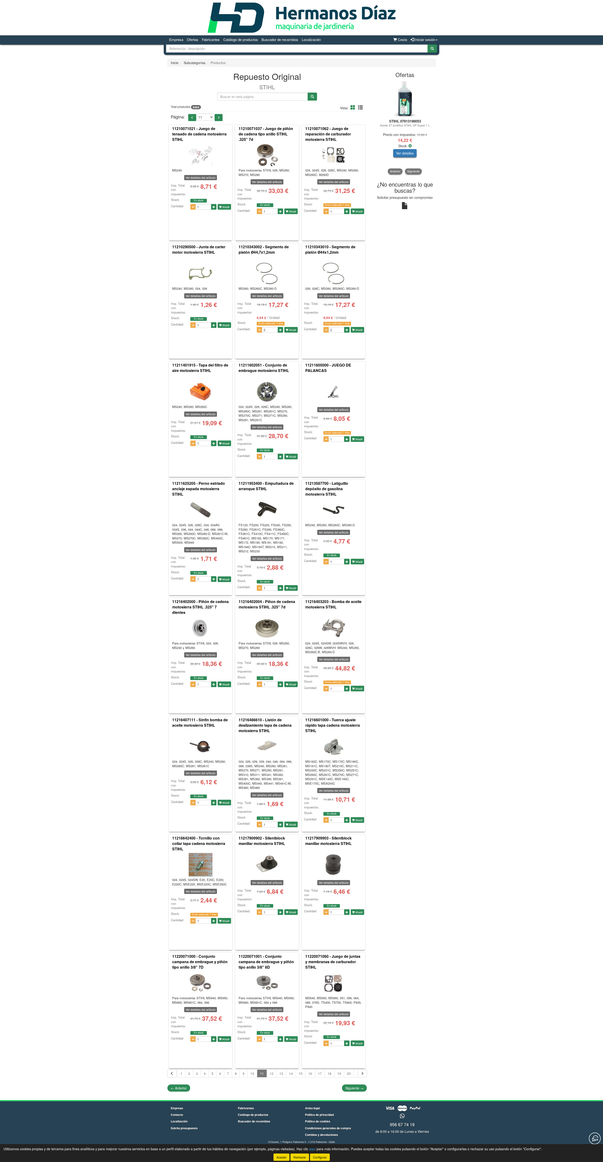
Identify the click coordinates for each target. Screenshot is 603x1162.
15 (300, 1073)
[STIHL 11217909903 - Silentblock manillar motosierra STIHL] (333, 865)
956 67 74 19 (402, 1124)
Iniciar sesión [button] (424, 39)
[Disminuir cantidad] (193, 207)
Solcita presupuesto (184, 1128)
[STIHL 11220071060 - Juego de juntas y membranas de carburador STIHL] (333, 983)
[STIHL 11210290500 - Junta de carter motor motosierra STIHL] (200, 273)
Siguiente (354, 1088)
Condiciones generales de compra (328, 1128)
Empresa (176, 39)
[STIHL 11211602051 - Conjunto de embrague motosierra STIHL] (267, 392)
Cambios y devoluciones (321, 1135)
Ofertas (192, 39)
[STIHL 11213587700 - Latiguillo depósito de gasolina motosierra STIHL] (333, 510)
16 (310, 1073)
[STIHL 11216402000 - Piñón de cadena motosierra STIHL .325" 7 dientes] (200, 628)
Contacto (177, 1115)
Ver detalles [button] (405, 153)
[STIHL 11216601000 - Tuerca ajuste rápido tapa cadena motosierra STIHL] (333, 746)
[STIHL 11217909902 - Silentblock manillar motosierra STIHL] (267, 865)
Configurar (320, 1157)
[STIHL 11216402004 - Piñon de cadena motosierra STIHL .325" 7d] (267, 628)
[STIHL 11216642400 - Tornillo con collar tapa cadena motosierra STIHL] (200, 865)
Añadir (226, 207)
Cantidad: (177, 206)
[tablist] (405, 127)
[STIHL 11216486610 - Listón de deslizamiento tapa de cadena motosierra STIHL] (267, 746)
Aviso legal (312, 1108)
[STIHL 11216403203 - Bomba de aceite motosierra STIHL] (333, 628)
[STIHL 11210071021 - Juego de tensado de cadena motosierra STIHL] (200, 155)
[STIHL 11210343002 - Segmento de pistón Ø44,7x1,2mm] (267, 273)
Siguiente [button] (413, 171)
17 (320, 1073)
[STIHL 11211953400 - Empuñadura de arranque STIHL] (267, 510)
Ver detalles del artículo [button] (201, 177)
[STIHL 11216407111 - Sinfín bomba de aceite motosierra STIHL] (200, 746)
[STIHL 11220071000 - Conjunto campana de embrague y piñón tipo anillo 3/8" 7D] (200, 983)
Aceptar (281, 1157)
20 (349, 1073)
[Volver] (172, 1073)
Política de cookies (317, 1121)
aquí (312, 1148)
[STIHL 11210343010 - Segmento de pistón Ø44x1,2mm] (333, 273)
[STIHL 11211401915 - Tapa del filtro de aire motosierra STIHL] (200, 392)
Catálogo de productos (240, 39)
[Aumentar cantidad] (213, 207)
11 (262, 1073)
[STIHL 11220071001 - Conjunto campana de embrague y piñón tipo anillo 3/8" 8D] (267, 983)
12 (271, 1073)
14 (291, 1073)
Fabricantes (211, 39)
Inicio (175, 62)
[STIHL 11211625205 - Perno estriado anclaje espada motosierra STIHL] (200, 510)
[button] (353, 107)
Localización (311, 39)
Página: (178, 117)
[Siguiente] (362, 1073)
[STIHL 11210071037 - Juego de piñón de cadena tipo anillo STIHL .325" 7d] (267, 155)
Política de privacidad (319, 1115)
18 (329, 1073)
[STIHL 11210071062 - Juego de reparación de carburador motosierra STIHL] (333, 155)
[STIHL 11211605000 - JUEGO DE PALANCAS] (333, 392)
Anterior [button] (395, 171)
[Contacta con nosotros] (595, 1138)
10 (252, 1073)
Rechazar (299, 1157)
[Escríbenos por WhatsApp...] (402, 1116)
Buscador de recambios (279, 39)
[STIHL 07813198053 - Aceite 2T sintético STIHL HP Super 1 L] (405, 98)
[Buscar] (432, 49)
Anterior (179, 1088)
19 (339, 1073)
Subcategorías (194, 62)
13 (281, 1073)
